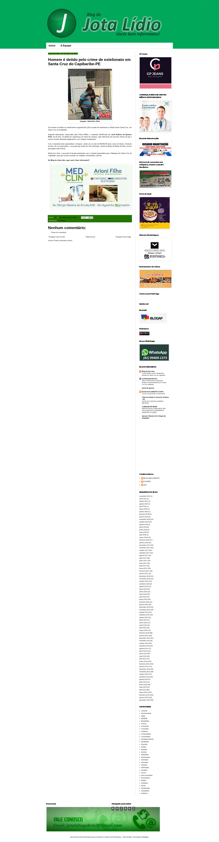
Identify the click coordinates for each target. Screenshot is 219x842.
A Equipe (65, 45)
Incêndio (144, 765)
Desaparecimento (147, 739)
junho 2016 (143, 592)
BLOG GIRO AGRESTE (152, 478)
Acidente (144, 711)
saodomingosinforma (149, 379)
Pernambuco (145, 778)
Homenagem (145, 757)
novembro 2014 (144, 641)
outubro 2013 (144, 674)
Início (52, 45)
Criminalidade (61, 220)
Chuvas (144, 724)
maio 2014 (143, 656)
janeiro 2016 (143, 604)
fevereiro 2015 (144, 633)
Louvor (143, 773)
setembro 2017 (144, 553)
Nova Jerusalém (146, 775)
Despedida (145, 742)
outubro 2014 (144, 643)
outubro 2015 (144, 612)
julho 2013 (143, 682)
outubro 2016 (144, 581)
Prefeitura (144, 783)
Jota (145, 485)
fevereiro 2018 (144, 540)
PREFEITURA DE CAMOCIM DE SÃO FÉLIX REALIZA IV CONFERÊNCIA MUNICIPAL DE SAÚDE (154, 410)
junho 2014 (143, 653)
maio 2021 (143, 499)
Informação (145, 767)
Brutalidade (145, 721)
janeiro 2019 (143, 517)
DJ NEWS (147, 481)
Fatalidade (145, 755)
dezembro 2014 (144, 638)
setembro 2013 (144, 677)
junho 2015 (143, 623)
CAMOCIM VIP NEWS (149, 407)
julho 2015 (143, 620)
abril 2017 (142, 566)
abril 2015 (142, 628)
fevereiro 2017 (144, 571)
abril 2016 (142, 597)
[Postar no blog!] (84, 217)
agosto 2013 (143, 679)
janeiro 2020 (143, 512)
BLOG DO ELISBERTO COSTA (152, 392)
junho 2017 (143, 561)
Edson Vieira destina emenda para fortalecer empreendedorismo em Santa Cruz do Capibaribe (154, 382)
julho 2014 (143, 651)
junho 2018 (143, 530)
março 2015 (143, 630)
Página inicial (90, 237)
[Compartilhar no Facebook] (89, 217)
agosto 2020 (143, 504)
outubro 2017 (144, 550)
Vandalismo (145, 791)
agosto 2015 (143, 617)
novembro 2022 (144, 496)
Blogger (145, 837)
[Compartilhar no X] (87, 217)
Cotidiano (144, 731)
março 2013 (143, 692)
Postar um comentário (58, 232)
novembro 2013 (144, 672)
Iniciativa (144, 770)
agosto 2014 (143, 648)
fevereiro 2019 (144, 514)
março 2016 (143, 599)
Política (143, 780)
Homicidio (144, 760)
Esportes (144, 749)
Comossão (145, 726)
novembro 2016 (144, 579)
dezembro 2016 (144, 576)
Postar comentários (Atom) (63, 240)
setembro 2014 (144, 646)
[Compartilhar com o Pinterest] (92, 217)
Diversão (144, 744)
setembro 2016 (144, 584)
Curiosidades (145, 737)
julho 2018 (143, 527)
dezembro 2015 (144, 607)
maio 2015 (143, 625)
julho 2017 (143, 558)
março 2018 (143, 537)
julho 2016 (143, 589)
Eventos (144, 752)
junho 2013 (143, 685)
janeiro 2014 (143, 666)
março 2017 (143, 568)
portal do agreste (148, 388)
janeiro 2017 (143, 573)
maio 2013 (143, 687)
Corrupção (145, 729)
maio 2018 (143, 532)
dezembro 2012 (144, 700)
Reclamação (145, 788)
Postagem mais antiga (123, 237)
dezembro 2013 (144, 669)
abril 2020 (142, 506)
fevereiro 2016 (144, 602)
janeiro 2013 (143, 697)
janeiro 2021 (143, 501)
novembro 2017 (144, 548)
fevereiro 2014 (144, 664)
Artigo (143, 716)
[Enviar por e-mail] (82, 217)
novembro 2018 (144, 519)
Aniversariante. (146, 713)
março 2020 (143, 509)
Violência (144, 793)
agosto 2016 (143, 586)
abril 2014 (142, 659)
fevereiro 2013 (144, 695)
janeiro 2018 (143, 543)
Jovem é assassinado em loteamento (153, 393)
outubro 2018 (144, 522)
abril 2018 (142, 535)
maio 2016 (143, 594)
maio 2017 (143, 563)
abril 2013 (142, 690)
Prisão (143, 786)
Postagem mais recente (57, 237)
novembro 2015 (144, 610)
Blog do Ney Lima (148, 371)
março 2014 (143, 661)
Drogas (143, 747)
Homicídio (144, 762)
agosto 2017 (143, 555)
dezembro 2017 (144, 545)
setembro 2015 (144, 615)
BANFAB (144, 718)
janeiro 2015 (143, 636)
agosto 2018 (143, 524)
